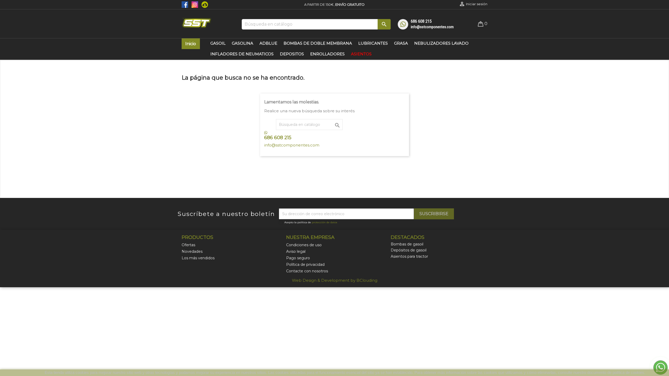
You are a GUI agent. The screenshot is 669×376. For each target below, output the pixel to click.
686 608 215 (421, 21)
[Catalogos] (203, 4)
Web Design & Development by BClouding (334, 280)
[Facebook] (185, 4)
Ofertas (188, 245)
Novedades (192, 251)
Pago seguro (298, 258)
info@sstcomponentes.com (432, 27)
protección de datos (324, 222)
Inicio (190, 43)
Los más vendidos (198, 258)
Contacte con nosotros (307, 271)
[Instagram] (194, 4)
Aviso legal (295, 251)
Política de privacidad (305, 264)
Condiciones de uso (304, 245)
